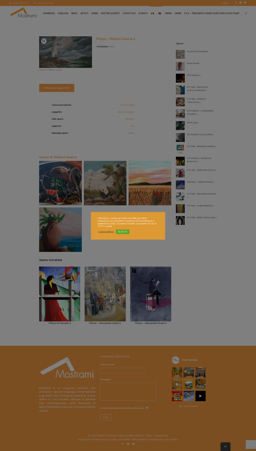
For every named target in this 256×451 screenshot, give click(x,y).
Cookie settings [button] (106, 231)
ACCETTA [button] (122, 232)
